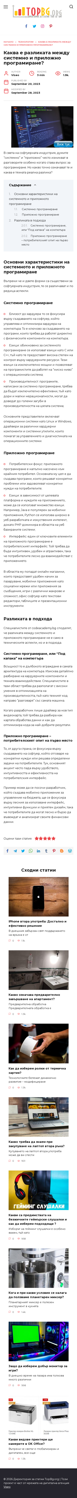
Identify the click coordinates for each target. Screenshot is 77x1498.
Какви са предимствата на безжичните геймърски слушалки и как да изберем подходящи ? (38, 1219)
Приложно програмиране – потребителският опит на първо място (44, 240)
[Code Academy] (42, 145)
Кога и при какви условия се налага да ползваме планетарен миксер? (38, 1295)
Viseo (7, 1486)
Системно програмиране (40, 209)
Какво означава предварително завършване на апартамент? (34, 997)
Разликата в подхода (30, 220)
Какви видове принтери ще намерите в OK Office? (31, 1442)
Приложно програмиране (40, 214)
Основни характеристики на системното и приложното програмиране (33, 198)
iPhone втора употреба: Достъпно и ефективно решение (37, 923)
